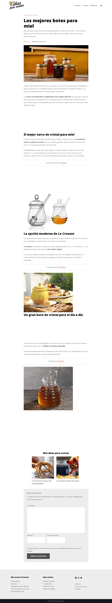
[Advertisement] (56, 120)
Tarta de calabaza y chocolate (20, 589)
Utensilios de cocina (33, 15)
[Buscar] (101, 5)
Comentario (31, 506)
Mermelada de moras (17, 591)
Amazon (64, 163)
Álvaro (28, 41)
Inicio (25, 15)
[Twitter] (81, 578)
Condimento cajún (48, 586)
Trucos (85, 5)
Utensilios (93, 5)
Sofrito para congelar (49, 589)
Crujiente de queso (48, 581)
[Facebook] (76, 578)
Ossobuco (14, 584)
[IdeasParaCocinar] (16, 5)
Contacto (77, 589)
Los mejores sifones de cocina (67, 481)
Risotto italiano (15, 581)
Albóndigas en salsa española (20, 586)
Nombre (30, 535)
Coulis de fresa (47, 584)
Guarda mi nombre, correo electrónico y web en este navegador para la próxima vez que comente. (54, 549)
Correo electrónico (53, 535)
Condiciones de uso (81, 586)
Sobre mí (77, 584)
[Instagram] (79, 578)
